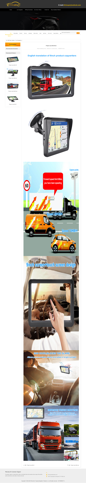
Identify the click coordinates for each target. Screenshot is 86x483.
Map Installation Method (56, 9)
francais (25, 33)
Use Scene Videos (37, 9)
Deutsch (20, 33)
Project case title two (75, 465)
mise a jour (50, 33)
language (30, 33)
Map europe (36, 33)
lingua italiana (55, 33)
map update (16, 33)
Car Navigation (20, 9)
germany (44, 33)
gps (60, 33)
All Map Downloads (29, 9)
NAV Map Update (11, 40)
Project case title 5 (30, 465)
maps (40, 33)
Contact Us (47, 9)
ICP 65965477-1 (61, 480)
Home (11, 9)
